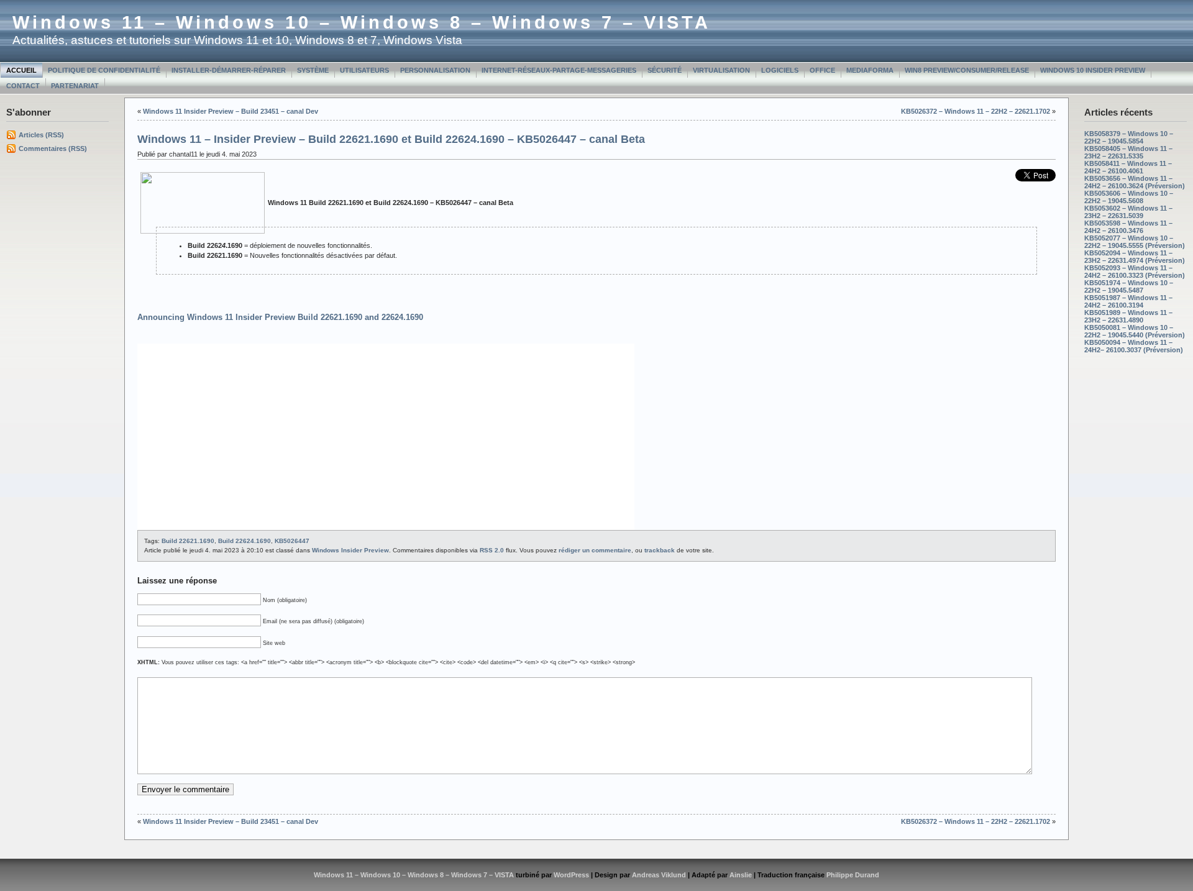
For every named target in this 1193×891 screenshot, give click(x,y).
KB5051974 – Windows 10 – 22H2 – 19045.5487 (1128, 286)
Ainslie (740, 875)
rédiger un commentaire (595, 550)
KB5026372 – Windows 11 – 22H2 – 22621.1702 (975, 111)
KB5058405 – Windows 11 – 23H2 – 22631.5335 (1128, 152)
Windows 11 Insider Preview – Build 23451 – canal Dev (230, 111)
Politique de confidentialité (104, 70)
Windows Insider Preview (350, 550)
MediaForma (870, 70)
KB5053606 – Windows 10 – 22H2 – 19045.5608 (1128, 197)
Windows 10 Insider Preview (1092, 70)
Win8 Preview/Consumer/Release (967, 70)
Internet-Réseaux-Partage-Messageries (559, 70)
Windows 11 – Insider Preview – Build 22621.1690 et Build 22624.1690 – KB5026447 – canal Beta (391, 139)
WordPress (571, 875)
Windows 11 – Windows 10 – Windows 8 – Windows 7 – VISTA (361, 22)
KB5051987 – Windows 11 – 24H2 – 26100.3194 (1128, 301)
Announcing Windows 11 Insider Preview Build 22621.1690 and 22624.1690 (280, 317)
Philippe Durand (852, 875)
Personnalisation (435, 70)
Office (822, 70)
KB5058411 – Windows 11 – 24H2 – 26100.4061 (1128, 167)
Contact (23, 85)
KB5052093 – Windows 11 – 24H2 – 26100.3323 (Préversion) (1134, 271)
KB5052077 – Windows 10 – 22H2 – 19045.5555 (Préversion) (1134, 241)
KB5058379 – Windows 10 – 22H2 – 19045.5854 (1128, 137)
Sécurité (664, 70)
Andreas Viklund (659, 875)
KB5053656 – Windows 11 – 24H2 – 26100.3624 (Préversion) (1134, 182)
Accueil (21, 70)
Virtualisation (721, 70)
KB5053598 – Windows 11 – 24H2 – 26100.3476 (1128, 226)
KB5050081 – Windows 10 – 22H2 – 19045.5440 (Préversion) (1134, 331)
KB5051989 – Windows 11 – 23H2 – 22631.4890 (1128, 316)
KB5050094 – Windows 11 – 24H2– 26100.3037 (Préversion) (1133, 346)
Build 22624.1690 (244, 540)
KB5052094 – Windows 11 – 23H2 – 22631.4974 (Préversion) (1134, 256)
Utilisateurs (364, 70)
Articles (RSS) (41, 135)
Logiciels (779, 70)
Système (313, 70)
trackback (659, 550)
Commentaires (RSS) (53, 148)
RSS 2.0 (492, 550)
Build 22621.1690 (188, 540)
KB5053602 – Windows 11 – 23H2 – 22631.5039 (1128, 211)
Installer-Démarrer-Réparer (228, 70)
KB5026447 (292, 540)
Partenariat (75, 85)
